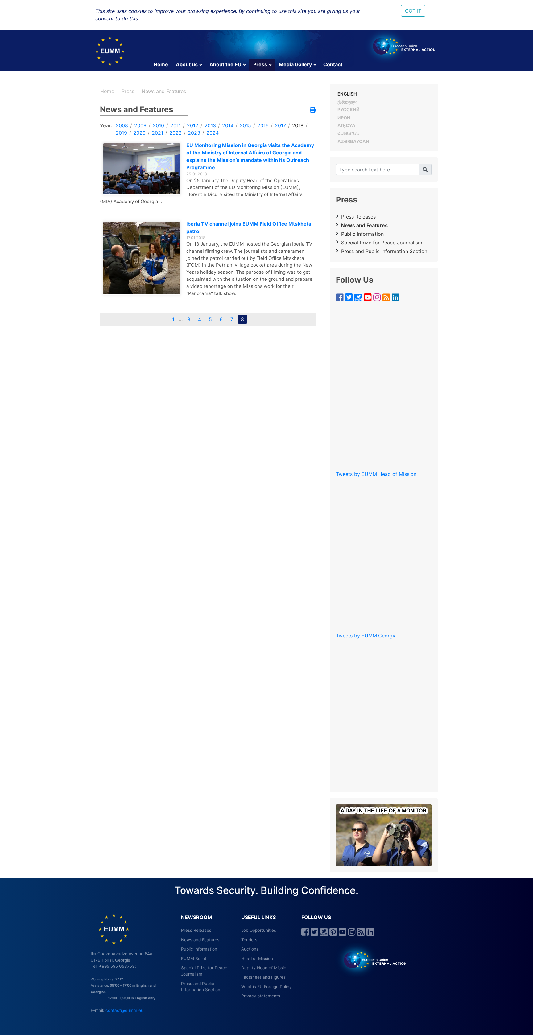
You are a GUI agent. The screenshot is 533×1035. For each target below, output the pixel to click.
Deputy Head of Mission (265, 967)
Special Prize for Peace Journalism (381, 242)
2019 (121, 133)
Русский (348, 109)
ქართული (347, 101)
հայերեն (348, 133)
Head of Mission (257, 958)
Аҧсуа (346, 125)
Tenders (249, 939)
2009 (140, 125)
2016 (263, 125)
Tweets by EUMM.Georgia (366, 635)
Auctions (249, 949)
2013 (210, 125)
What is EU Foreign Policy (266, 986)
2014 (227, 125)
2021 (157, 133)
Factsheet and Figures (263, 977)
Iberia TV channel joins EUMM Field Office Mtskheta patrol (248, 227)
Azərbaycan (353, 141)
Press (260, 64)
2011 (175, 125)
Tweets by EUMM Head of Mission (376, 474)
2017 (280, 125)
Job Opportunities (258, 930)
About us (187, 64)
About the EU (225, 64)
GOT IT (413, 11)
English (347, 93)
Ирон (343, 117)
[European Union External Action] (372, 960)
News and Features (164, 91)
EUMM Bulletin (195, 958)
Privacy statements (260, 995)
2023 (194, 133)
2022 (175, 133)
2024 (212, 133)
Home (161, 64)
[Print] (313, 110)
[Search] (425, 169)
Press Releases (358, 217)
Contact (332, 64)
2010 (158, 125)
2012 (192, 125)
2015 (245, 125)
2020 (139, 133)
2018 (298, 125)
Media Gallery (295, 64)
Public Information (362, 234)
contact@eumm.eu (124, 1010)
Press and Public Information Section (384, 251)
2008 (122, 125)
